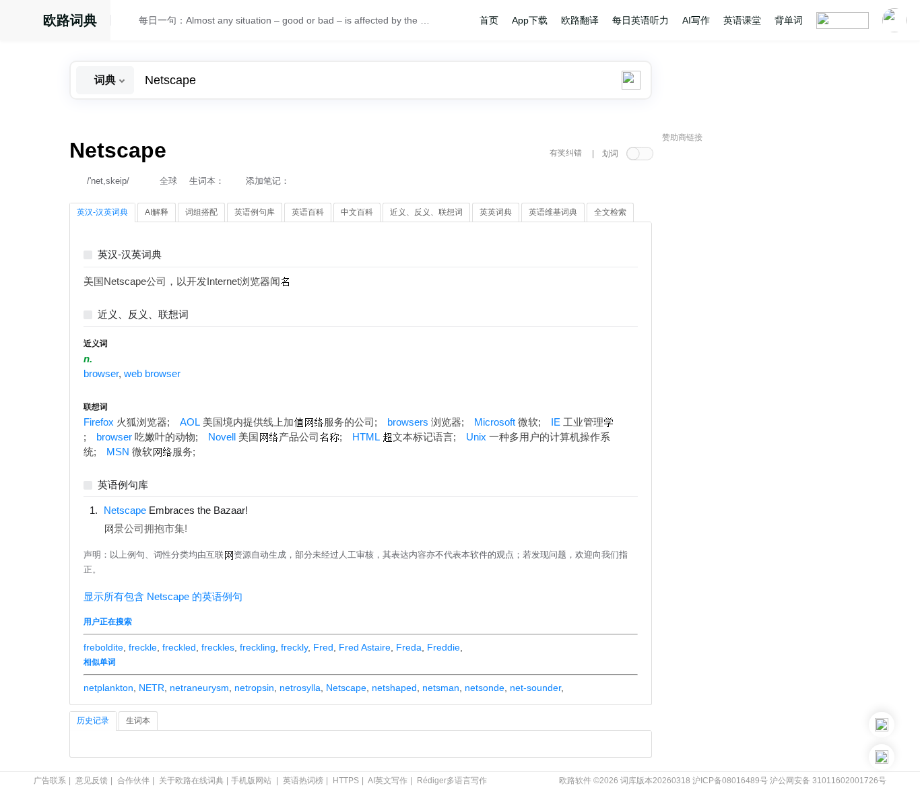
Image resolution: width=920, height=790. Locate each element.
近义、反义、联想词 (143, 315)
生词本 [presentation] (138, 720)
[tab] (102, 213)
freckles (217, 647)
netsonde (484, 687)
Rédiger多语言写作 (452, 780)
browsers (407, 422)
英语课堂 (742, 20)
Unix (476, 437)
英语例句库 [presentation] (254, 212)
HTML (366, 437)
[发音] (128, 22)
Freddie (443, 647)
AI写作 (696, 20)
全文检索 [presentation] (610, 212)
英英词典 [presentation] (496, 212)
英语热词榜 (303, 780)
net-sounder (535, 687)
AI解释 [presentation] (156, 212)
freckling (257, 647)
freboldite (103, 647)
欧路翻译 (580, 20)
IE (555, 422)
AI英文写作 (387, 780)
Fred (323, 647)
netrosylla (300, 687)
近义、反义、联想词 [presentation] (426, 212)
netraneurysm (199, 687)
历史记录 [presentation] (93, 720)
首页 (489, 20)
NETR (151, 687)
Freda (409, 647)
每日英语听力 (640, 20)
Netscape (346, 687)
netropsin (254, 687)
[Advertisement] (763, 354)
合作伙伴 (133, 780)
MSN (117, 452)
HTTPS (346, 780)
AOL (190, 422)
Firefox (99, 422)
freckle (143, 647)
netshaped (394, 687)
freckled (179, 647)
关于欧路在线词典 (191, 780)
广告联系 (50, 780)
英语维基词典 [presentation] (553, 212)
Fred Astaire (365, 647)
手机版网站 (251, 780)
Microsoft (494, 422)
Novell (222, 437)
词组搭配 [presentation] (201, 212)
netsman (440, 687)
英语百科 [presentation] (308, 212)
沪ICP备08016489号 (730, 780)
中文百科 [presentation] (357, 212)
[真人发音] (271, 510)
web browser (152, 373)
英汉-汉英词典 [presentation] (102, 212)
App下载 (530, 20)
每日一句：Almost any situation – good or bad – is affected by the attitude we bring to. (286, 20)
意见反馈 (91, 780)
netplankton (108, 687)
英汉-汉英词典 (130, 255)
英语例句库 (123, 485)
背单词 (789, 20)
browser (101, 373)
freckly (294, 647)
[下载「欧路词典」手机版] (881, 724)
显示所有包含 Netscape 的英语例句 (163, 596)
